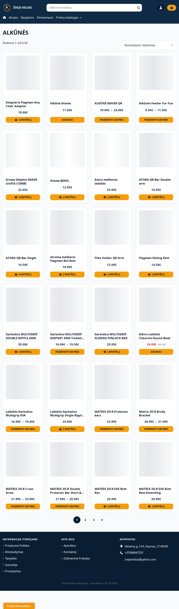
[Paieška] (138, 7)
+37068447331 (134, 553)
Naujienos (27, 17)
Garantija (11, 565)
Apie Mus (70, 546)
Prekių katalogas (67, 17)
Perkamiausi (45, 17)
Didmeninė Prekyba (77, 558)
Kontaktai (70, 552)
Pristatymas (13, 571)
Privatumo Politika (17, 546)
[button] (23, 120)
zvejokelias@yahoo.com (140, 559)
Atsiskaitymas (14, 552)
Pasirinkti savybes (112, 119)
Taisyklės (11, 558)
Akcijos (13, 17)
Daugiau (67, 119)
